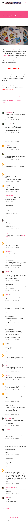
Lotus (6, 220)
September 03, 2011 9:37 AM (12, 401)
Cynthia (7, 153)
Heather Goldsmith (9, 195)
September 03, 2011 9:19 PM (12, 414)
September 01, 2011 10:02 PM (12, 239)
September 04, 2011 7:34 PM (12, 454)
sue (6, 343)
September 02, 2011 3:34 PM (12, 351)
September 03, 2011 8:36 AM (12, 389)
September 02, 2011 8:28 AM (12, 290)
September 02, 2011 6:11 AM (12, 247)
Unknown (7, 164)
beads (4, 96)
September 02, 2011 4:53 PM (12, 371)
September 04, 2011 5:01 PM (12, 425)
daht (6, 470)
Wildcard (7, 355)
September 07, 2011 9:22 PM (12, 504)
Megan (7, 233)
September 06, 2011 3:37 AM (12, 483)
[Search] (22, 2)
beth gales (7, 136)
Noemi (7, 497)
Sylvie (6, 145)
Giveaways (19, 100)
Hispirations (8, 271)
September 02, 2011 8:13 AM (12, 280)
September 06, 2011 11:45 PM (12, 493)
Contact (9, 6)
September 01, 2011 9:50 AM (12, 181)
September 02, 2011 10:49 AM (12, 300)
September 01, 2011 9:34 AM (12, 159)
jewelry (7, 96)
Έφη (6, 185)
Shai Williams (8, 418)
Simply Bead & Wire (5, 55)
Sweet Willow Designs (10, 487)
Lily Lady (7, 393)
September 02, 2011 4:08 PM (12, 361)
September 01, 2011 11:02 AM (12, 201)
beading (19, 96)
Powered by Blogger (14, 517)
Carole (6, 294)
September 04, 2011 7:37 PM (12, 466)
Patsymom (7, 243)
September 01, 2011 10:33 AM (12, 191)
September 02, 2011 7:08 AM (12, 267)
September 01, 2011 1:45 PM (12, 228)
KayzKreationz (8, 112)
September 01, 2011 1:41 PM (12, 215)
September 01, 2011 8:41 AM (12, 119)
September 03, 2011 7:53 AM (12, 379)
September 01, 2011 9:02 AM (12, 149)
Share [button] (3, 102)
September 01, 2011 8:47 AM (12, 141)
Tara (6, 375)
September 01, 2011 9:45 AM (12, 169)
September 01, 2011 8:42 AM (12, 132)
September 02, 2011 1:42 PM (12, 339)
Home (3, 6)
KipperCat (7, 365)
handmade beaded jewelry (13, 95)
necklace (10, 96)
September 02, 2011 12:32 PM (12, 312)
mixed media (14, 96)
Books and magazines (10, 100)
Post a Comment (5, 508)
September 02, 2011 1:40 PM (12, 325)
